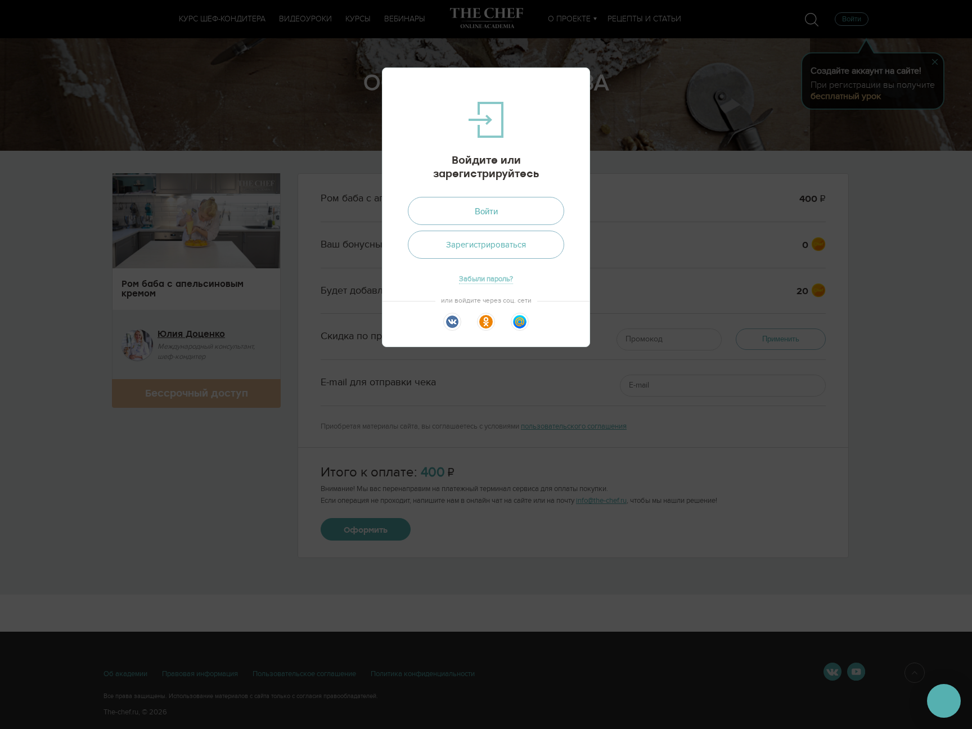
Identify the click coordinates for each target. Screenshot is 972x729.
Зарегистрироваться (486, 245)
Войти (486, 211)
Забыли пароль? (486, 279)
